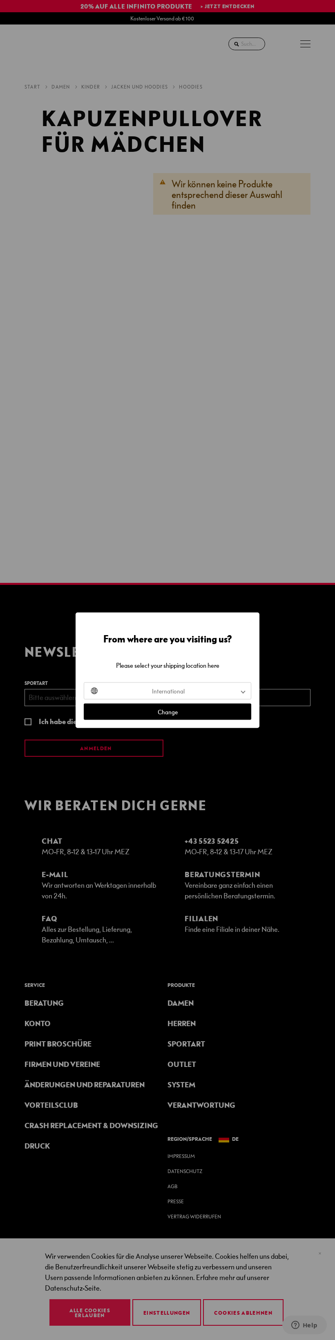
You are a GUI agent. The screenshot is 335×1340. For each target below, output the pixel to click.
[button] (167, 690)
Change (168, 711)
